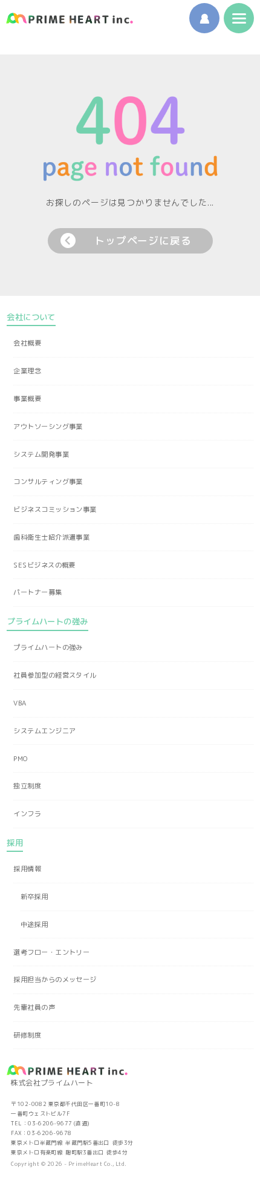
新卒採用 (34, 896)
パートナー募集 (37, 592)
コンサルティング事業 (47, 481)
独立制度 (27, 786)
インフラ (27, 814)
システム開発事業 (41, 454)
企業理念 (27, 371)
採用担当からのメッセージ (54, 979)
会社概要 (27, 343)
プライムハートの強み (47, 647)
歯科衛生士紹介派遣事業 (51, 537)
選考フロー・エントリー (51, 952)
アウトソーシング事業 (47, 426)
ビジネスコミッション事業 (54, 509)
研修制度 (27, 1035)
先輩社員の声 (34, 1007)
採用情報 (27, 869)
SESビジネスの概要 (44, 565)
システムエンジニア (44, 731)
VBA (19, 703)
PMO (20, 759)
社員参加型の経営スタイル (54, 675)
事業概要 (27, 399)
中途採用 (34, 924)
